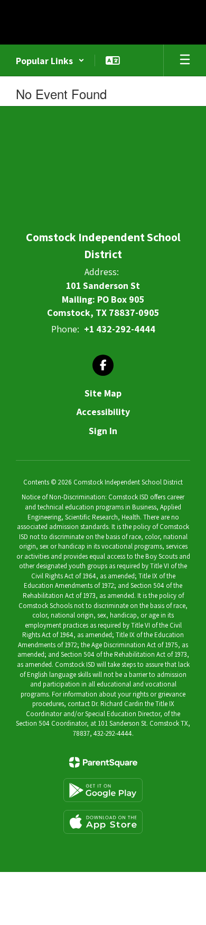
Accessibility (103, 412)
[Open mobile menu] (185, 60)
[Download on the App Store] (103, 822)
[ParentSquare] (103, 762)
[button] (50, 60)
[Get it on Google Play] (103, 790)
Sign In (103, 431)
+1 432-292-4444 (119, 329)
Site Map (103, 393)
